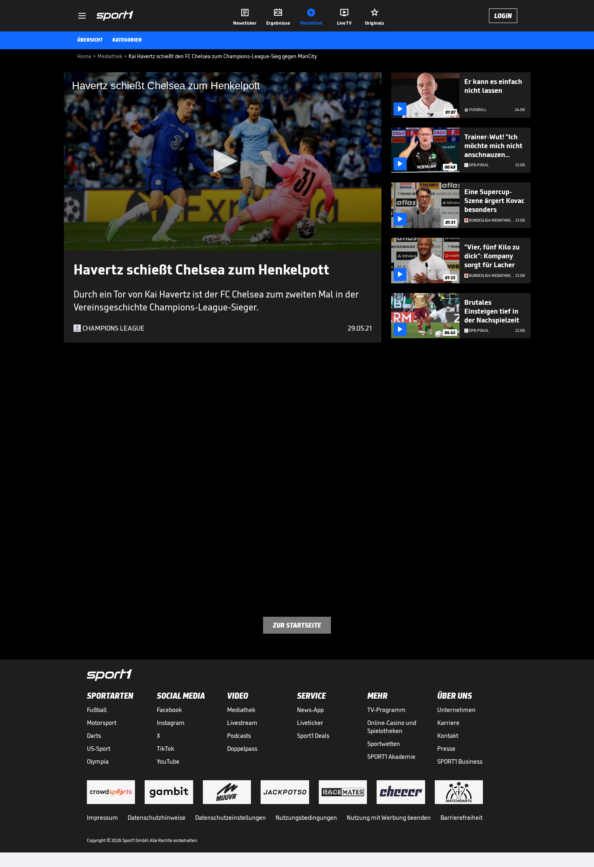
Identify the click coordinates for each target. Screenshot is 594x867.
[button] (222, 161)
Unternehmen (456, 710)
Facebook (169, 710)
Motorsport (101, 723)
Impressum (102, 817)
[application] (222, 161)
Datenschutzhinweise (156, 817)
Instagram (171, 723)
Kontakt (447, 735)
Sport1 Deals (313, 735)
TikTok (165, 748)
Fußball (97, 710)
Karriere (448, 723)
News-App (310, 710)
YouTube (168, 761)
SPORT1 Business (459, 761)
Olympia (98, 761)
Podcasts (239, 735)
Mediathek (241, 710)
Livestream (242, 723)
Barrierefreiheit (461, 817)
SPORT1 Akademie (391, 756)
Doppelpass (242, 748)
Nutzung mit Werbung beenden (389, 817)
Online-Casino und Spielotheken (391, 727)
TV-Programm (386, 710)
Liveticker (310, 723)
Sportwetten (383, 744)
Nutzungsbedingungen (306, 817)
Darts (94, 735)
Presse (446, 748)
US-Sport (98, 748)
